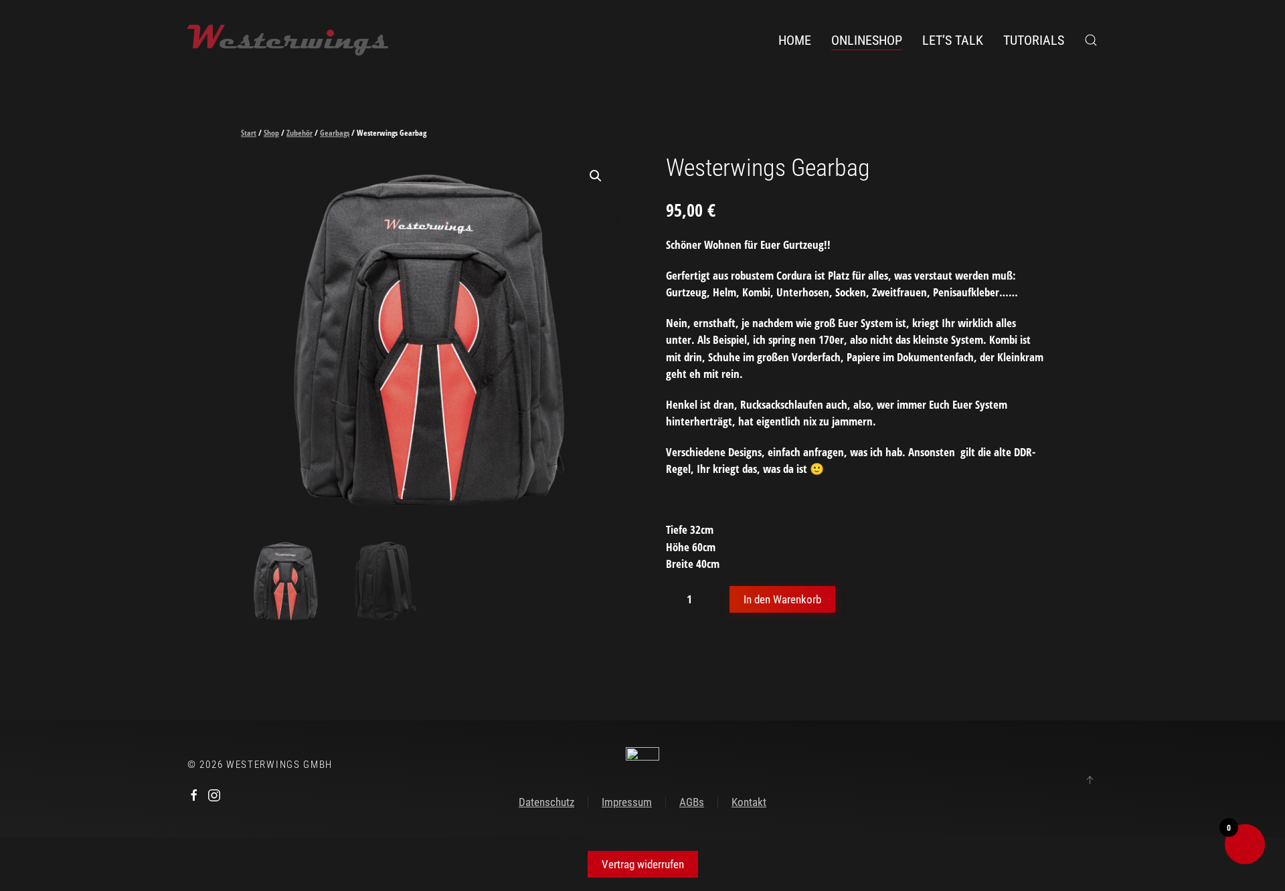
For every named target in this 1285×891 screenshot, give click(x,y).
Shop (271, 132)
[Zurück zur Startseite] (287, 40)
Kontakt (749, 802)
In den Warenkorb (782, 599)
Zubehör (299, 132)
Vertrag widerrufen (643, 864)
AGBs (691, 802)
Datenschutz (546, 802)
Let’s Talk (952, 40)
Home (794, 40)
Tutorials (1033, 40)
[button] (1091, 40)
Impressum (627, 802)
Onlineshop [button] (866, 40)
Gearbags (334, 132)
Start (248, 132)
